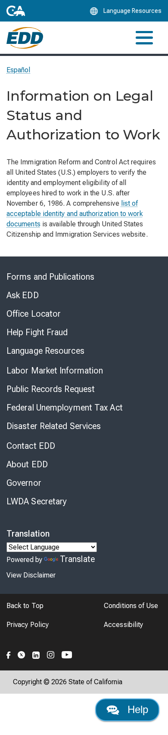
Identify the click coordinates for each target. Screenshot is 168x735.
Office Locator (33, 314)
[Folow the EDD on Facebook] (8, 653)
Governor (23, 483)
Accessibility (123, 625)
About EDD (27, 464)
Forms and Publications (50, 277)
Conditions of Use (131, 606)
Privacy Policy (27, 625)
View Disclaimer (31, 575)
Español (18, 70)
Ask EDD (22, 295)
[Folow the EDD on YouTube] (67, 653)
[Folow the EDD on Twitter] (21, 653)
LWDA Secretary (36, 501)
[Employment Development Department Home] (24, 38)
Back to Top (25, 606)
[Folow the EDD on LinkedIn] (36, 653)
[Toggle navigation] (144, 38)
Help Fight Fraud (37, 332)
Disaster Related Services (53, 426)
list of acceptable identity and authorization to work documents (74, 213)
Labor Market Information (54, 370)
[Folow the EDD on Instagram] (51, 653)
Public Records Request (50, 389)
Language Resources (45, 351)
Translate (77, 559)
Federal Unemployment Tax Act (64, 407)
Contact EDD (30, 446)
